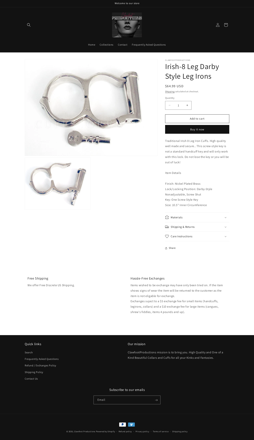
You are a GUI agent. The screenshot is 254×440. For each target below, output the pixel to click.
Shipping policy (180, 431)
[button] (29, 25)
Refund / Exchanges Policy (40, 365)
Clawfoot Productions (84, 431)
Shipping (170, 91)
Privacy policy (142, 431)
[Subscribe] (156, 400)
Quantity (169, 97)
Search (29, 352)
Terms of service (160, 431)
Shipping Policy (34, 372)
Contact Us (31, 378)
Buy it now (197, 129)
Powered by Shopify (105, 431)
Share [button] (172, 248)
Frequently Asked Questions (42, 359)
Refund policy (125, 431)
